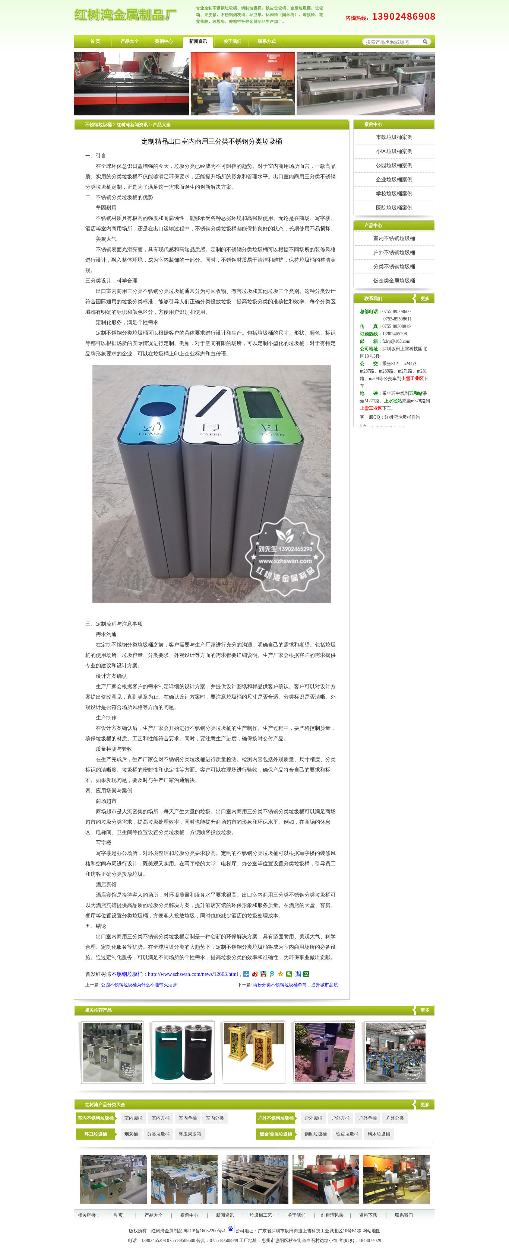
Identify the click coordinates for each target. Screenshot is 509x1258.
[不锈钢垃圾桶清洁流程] (111, 1082)
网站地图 (371, 1230)
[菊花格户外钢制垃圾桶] (182, 1082)
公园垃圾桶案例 (394, 165)
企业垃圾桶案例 (394, 179)
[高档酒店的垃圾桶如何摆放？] (252, 1082)
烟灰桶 (131, 1134)
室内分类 (215, 1118)
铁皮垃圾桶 (347, 1134)
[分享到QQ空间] (281, 974)
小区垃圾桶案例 (394, 151)
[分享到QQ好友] (263, 974)
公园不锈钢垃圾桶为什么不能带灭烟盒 (139, 984)
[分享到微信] (289, 974)
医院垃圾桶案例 (394, 208)
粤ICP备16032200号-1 (205, 1230)
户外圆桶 (313, 1118)
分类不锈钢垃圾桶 (394, 266)
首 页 (95, 41)
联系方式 (267, 41)
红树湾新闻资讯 (133, 124)
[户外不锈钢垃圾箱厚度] (394, 1082)
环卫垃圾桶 (96, 1134)
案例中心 (164, 41)
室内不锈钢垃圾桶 (394, 238)
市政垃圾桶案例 (394, 137)
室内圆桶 (133, 1118)
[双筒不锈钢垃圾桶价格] (323, 1082)
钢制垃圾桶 (315, 1134)
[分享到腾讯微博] (272, 974)
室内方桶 (161, 1118)
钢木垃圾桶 (379, 1134)
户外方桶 (341, 1118)
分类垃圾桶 (158, 1134)
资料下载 (368, 1215)
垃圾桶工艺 (261, 1215)
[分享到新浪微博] (255, 974)
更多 (425, 1010)
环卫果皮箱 (190, 1134)
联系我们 (404, 1215)
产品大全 (130, 41)
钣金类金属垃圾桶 (394, 281)
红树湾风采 (332, 1215)
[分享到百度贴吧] (298, 974)
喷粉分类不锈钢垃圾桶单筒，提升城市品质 (295, 984)
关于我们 (232, 41)
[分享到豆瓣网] (306, 974)
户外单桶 (368, 1118)
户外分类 (395, 1118)
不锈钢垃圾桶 (98, 124)
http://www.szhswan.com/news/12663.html (193, 974)
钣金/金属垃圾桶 (276, 1134)
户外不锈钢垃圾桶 (394, 252)
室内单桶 (188, 1118)
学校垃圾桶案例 (394, 194)
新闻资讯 (198, 41)
